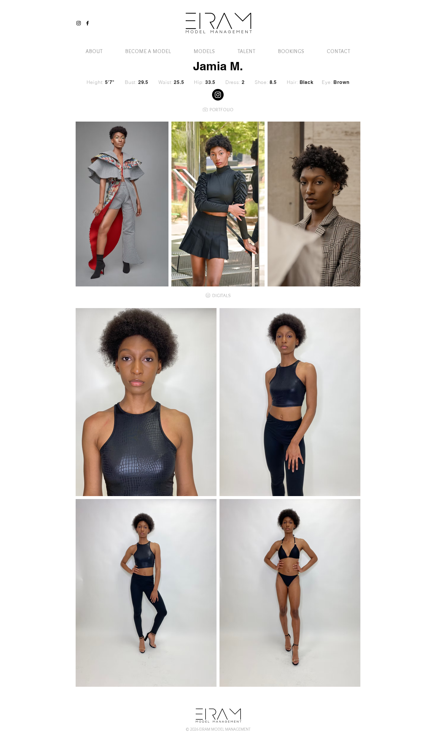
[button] (346, 17)
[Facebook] (87, 23)
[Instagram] (79, 23)
